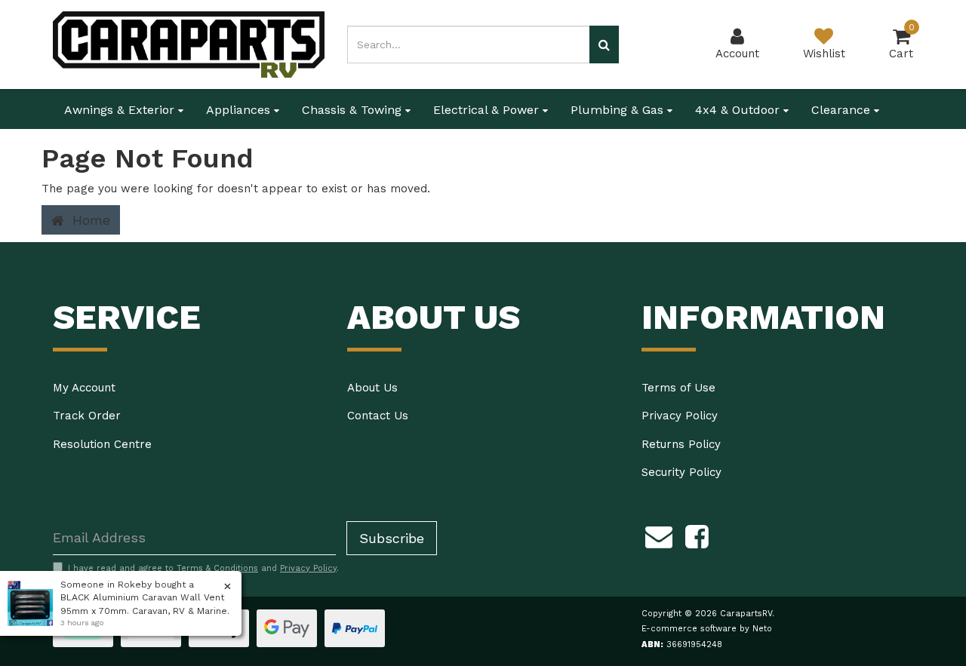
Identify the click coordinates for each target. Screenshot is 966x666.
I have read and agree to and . (203, 568)
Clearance (842, 110)
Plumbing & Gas (619, 110)
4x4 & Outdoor (739, 110)
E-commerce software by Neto (706, 629)
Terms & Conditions (217, 568)
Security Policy (681, 472)
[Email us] (658, 534)
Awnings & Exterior (121, 110)
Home (89, 220)
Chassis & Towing (353, 110)
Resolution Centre (102, 444)
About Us (372, 387)
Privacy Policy (679, 415)
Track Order (87, 415)
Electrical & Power (488, 110)
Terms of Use (678, 387)
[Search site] (604, 44)
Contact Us (377, 415)
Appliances (240, 110)
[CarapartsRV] (189, 44)
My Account (84, 387)
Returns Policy (681, 444)
